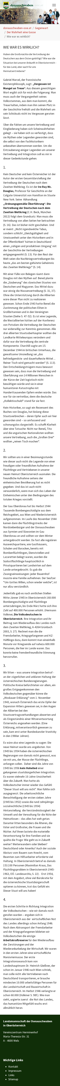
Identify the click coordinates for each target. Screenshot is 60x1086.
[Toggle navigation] (54, 5)
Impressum (14, 1071)
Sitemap (13, 1079)
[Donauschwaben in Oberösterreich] (23, 5)
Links (11, 1075)
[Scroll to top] (52, 1078)
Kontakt (13, 1066)
